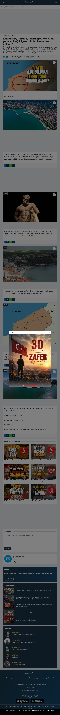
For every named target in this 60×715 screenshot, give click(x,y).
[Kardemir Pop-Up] (30, 360)
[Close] (49, 332)
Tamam (54, 713)
